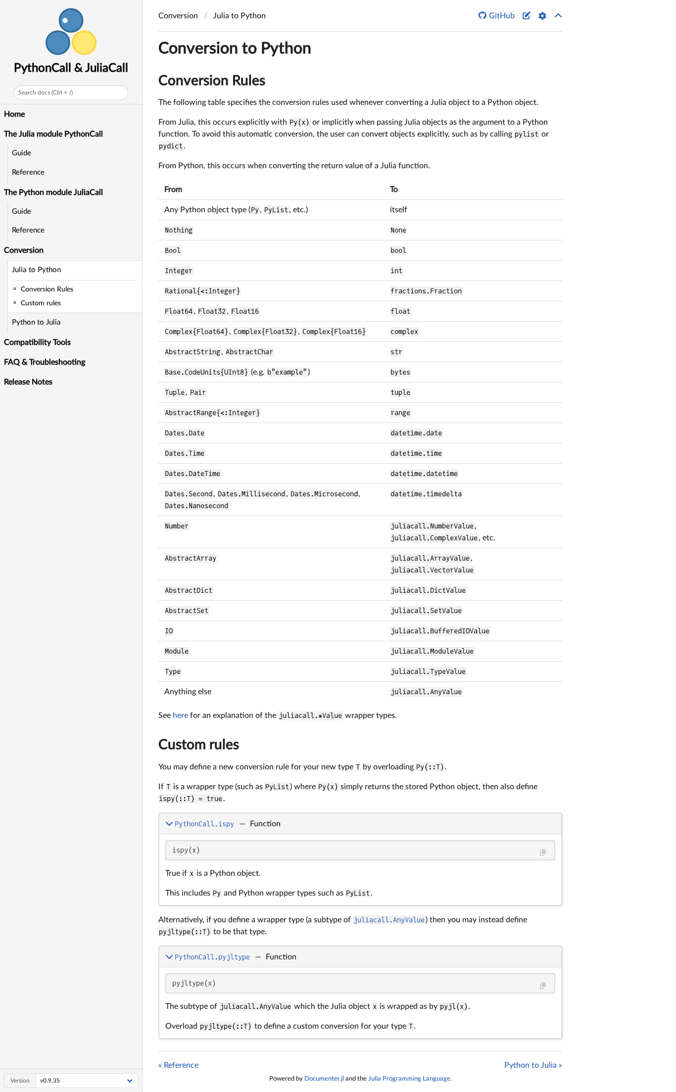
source (545, 896)
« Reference (178, 1065)
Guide (21, 153)
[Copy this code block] (542, 852)
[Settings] (542, 16)
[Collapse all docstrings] (558, 16)
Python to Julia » (533, 1065)
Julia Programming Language (409, 1079)
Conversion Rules (211, 81)
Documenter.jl (324, 1079)
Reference (28, 172)
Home (14, 114)
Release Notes (28, 382)
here (180, 715)
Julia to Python (36, 270)
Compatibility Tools (37, 342)
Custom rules (198, 745)
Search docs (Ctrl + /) (45, 92)
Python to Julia (36, 322)
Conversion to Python (234, 48)
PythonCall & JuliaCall (71, 68)
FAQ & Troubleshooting (44, 362)
